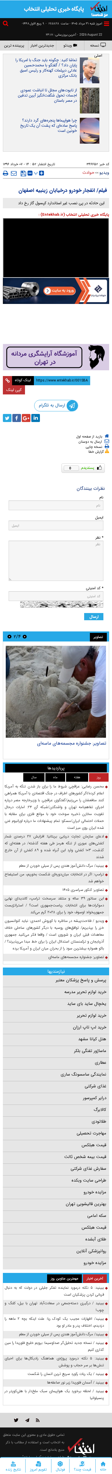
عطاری (100, 1062)
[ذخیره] (23, 173)
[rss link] (38, 1420)
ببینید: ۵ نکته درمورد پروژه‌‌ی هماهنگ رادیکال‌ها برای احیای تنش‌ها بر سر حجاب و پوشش (54, 1361)
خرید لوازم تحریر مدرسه (85, 992)
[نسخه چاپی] (5, 173)
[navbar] (106, 23)
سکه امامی (96, 1215)
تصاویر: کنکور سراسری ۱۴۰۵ (83, 890)
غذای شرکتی (95, 1086)
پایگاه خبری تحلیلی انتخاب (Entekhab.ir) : (73, 215)
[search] (6, 24)
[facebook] (16, 418)
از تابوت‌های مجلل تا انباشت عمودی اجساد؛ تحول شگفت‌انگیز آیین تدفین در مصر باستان (47, 95)
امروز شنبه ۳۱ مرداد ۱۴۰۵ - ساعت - (74, 23)
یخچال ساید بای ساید (86, 1003)
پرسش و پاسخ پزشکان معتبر (81, 980)
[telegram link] (27, 1420)
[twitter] (7, 418)
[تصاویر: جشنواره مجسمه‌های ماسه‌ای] (56, 692)
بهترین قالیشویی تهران (86, 1204)
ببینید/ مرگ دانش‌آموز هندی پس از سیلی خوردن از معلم (61, 866)
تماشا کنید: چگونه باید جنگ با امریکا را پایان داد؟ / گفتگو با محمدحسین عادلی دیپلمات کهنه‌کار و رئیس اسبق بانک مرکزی (46, 67)
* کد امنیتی (94, 588)
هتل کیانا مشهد (92, 1039)
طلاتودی (99, 1121)
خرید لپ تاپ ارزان (89, 1027)
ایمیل (99, 518)
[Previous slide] (25, 636)
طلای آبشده (95, 1239)
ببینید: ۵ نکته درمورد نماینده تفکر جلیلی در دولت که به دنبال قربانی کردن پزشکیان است (54, 1291)
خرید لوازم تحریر (91, 1015)
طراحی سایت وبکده (89, 1180)
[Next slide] (9, 636)
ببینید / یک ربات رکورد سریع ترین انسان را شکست (66, 1374)
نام (101, 497)
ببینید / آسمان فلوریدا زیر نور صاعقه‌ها (75, 1382)
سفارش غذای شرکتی (88, 1168)
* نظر (99, 538)
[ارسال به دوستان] (14, 173)
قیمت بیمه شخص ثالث (85, 1156)
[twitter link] (16, 1420)
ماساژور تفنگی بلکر (90, 1050)
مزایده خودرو (95, 1192)
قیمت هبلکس (94, 1145)
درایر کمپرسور (94, 1098)
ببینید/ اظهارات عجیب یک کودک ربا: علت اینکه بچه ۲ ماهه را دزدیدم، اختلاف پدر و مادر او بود (54, 1322)
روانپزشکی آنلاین (91, 1251)
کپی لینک (14, 390)
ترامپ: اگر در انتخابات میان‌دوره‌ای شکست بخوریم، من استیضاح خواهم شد (54, 877)
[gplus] (26, 418)
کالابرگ (100, 1109)
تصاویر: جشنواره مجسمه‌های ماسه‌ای (71, 743)
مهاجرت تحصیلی (91, 1133)
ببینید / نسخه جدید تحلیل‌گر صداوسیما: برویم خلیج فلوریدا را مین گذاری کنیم (54, 1346)
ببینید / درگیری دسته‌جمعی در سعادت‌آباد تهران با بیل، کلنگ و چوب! (54, 1306)
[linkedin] (35, 418)
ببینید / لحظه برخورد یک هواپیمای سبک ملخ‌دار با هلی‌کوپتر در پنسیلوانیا (54, 1394)
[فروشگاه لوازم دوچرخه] (56, 324)
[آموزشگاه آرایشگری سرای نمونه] (56, 357)
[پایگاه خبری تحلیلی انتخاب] (99, 9)
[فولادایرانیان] (56, 291)
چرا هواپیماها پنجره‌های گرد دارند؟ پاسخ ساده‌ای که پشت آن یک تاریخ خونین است (48, 125)
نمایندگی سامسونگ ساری (83, 1074)
